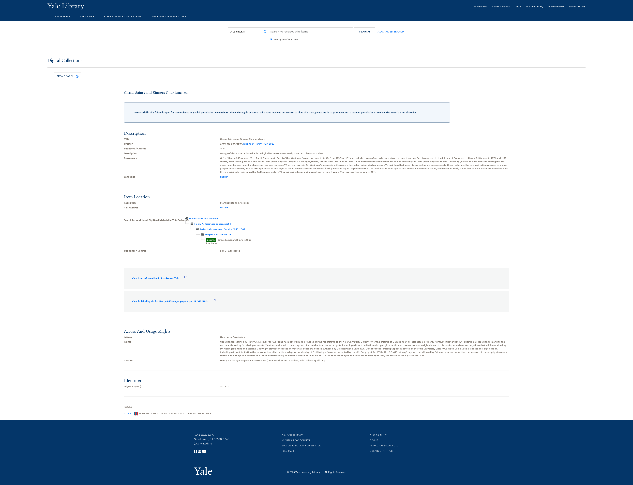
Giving (374, 440)
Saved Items (480, 6)
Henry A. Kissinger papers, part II (212, 224)
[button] (364, 31)
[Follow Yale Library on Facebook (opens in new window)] (195, 451)
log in (326, 112)
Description (279, 39)
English (224, 176)
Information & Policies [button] (167, 16)
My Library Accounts (296, 440)
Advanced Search (390, 31)
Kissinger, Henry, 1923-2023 (258, 143)
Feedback (288, 451)
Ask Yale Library (534, 6)
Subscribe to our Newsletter (301, 445)
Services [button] (86, 16)
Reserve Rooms (556, 6)
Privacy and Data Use (384, 445)
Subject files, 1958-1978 (218, 234)
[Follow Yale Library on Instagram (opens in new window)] (199, 451)
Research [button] (61, 16)
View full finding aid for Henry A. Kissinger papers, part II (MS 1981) (170, 301)
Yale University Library (87, 6)
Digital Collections (64, 60)
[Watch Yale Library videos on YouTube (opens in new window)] (204, 451)
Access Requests (501, 6)
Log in (518, 6)
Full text (293, 39)
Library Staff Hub (381, 451)
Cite (126, 413)
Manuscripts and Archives (203, 218)
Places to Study (577, 6)
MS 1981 (224, 207)
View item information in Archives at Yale (155, 278)
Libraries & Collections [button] (121, 16)
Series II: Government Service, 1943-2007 (222, 229)
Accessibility (378, 435)
